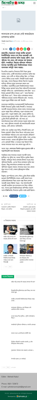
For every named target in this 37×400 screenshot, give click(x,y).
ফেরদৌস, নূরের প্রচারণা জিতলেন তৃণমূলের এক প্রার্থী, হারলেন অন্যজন (28, 209)
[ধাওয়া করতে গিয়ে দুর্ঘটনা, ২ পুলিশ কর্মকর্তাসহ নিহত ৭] (5, 318)
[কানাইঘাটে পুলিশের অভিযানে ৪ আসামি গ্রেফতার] (5, 327)
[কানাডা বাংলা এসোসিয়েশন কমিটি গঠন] (5, 335)
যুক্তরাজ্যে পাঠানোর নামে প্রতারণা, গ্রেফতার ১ (22, 350)
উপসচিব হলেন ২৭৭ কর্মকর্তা (18, 359)
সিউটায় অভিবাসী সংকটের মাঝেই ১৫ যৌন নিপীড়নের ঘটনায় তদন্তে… (22, 342)
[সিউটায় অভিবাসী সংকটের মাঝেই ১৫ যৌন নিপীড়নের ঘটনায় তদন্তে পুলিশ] (5, 344)
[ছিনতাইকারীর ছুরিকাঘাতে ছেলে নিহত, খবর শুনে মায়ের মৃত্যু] (27, 230)
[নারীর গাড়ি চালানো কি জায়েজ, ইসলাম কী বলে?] (10, 230)
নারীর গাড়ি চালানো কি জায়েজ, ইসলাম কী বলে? (23, 282)
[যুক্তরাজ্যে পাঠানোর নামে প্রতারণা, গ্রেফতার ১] (5, 352)
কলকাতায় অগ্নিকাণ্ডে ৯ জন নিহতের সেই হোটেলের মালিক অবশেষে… (21, 308)
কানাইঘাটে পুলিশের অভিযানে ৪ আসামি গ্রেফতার (23, 325)
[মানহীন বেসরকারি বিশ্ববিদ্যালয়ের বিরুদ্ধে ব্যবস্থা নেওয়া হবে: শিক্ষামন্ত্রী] (10, 249)
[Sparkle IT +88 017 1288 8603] (22, 396)
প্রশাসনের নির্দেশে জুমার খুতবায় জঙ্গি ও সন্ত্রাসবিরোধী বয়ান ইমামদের (18, 149)
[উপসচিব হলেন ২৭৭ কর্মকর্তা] (5, 361)
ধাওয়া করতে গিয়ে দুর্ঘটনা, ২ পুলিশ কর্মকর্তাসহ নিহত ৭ (23, 317)
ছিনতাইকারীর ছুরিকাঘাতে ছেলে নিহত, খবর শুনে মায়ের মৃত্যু (23, 291)
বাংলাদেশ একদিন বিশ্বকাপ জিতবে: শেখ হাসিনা (8, 208)
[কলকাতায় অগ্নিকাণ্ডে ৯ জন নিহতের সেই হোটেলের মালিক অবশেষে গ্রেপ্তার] (27, 249)
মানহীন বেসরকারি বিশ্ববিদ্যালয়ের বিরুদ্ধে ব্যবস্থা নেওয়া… (23, 300)
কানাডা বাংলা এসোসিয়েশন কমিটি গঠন (21, 333)
